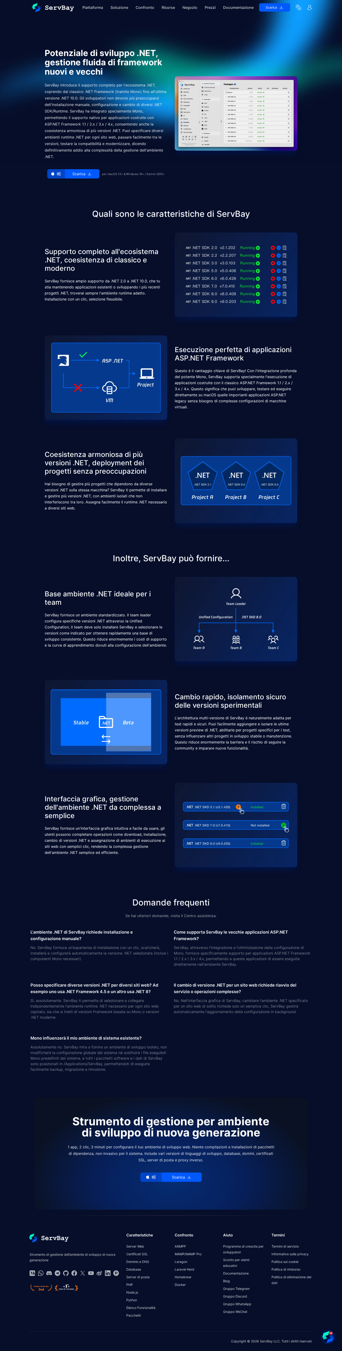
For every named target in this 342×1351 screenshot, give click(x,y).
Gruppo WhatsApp (237, 1304)
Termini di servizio (285, 1246)
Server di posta (138, 1277)
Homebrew (183, 1277)
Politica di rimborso (286, 1269)
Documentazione (238, 7)
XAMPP (180, 1246)
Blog (226, 1281)
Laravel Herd (184, 1269)
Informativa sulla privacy (290, 1254)
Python (131, 1300)
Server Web (135, 1246)
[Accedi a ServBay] (309, 7)
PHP (129, 1285)
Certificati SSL (137, 1254)
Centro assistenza (200, 915)
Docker (180, 1285)
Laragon (181, 1262)
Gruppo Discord (235, 1296)
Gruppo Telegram (236, 1289)
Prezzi (210, 7)
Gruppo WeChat (235, 1312)
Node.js (132, 1292)
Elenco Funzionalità (140, 1308)
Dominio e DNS (137, 1262)
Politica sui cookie (285, 1262)
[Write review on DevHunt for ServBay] (66, 1287)
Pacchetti (133, 1315)
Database (133, 1269)
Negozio (189, 7)
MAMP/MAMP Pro (188, 1254)
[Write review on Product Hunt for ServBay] (41, 1287)
